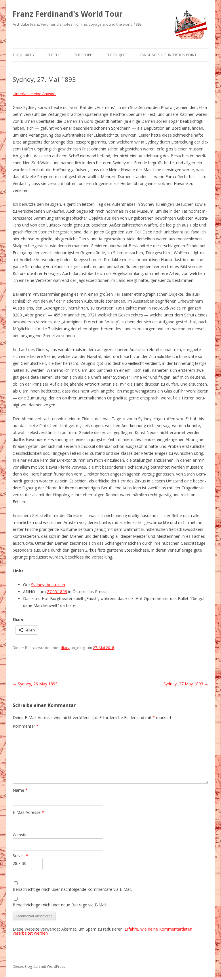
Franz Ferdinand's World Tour (68, 14)
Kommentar (26, 726)
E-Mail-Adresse (28, 812)
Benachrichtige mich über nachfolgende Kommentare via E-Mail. (72, 889)
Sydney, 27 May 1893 (185, 683)
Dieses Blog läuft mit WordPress (39, 966)
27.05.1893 (57, 591)
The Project (116, 54)
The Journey (24, 54)
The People (84, 54)
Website (20, 835)
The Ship (54, 54)
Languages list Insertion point (168, 54)
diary (65, 647)
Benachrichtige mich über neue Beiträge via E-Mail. (60, 905)
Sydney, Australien (48, 584)
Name (20, 790)
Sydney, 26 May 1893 (35, 683)
